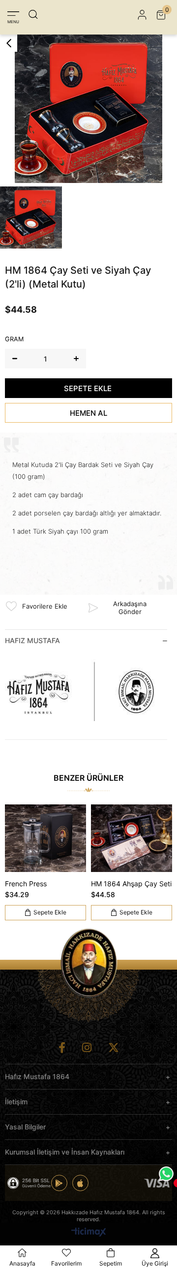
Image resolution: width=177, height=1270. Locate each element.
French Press (26, 883)
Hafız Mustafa (32, 640)
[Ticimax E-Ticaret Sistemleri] (88, 1233)
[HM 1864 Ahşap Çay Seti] (131, 838)
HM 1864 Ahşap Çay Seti (131, 883)
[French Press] (45, 838)
